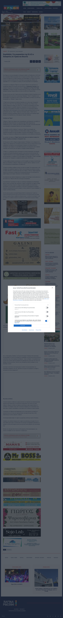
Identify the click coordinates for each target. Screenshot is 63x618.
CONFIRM (22, 325)
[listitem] (31, 305)
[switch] (46, 307)
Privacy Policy (38, 329)
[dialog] (31, 309)
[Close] (53, 288)
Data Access (31, 329)
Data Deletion (24, 329)
